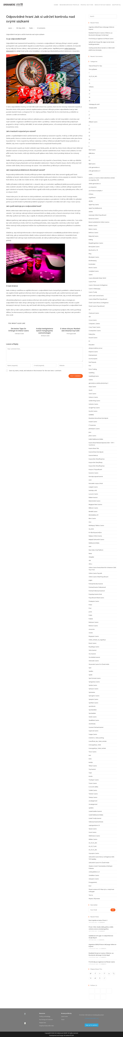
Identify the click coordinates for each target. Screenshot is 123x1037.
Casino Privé (92, 281)
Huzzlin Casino (93, 411)
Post (90, 608)
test (90, 755)
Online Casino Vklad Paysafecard (98, 577)
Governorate (64, 1016)
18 (89, 97)
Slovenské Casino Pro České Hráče (99, 664)
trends (91, 776)
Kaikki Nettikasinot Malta (96, 439)
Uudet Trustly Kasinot (95, 818)
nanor (10, 28)
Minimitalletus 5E (93, 515)
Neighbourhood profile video (46, 1026)
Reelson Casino (93, 626)
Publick (91, 619)
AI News (91, 194)
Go (113, 910)
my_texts (91, 529)
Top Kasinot (92, 769)
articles (91, 211)
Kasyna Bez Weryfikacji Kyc (97, 459)
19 (89, 101)
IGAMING (91, 415)
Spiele (90, 675)
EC (89, 341)
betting (91, 239)
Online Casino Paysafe (95, 573)
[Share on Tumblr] (100, 978)
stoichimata (92, 724)
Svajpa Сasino (93, 734)
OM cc (90, 564)
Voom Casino (92, 832)
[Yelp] (97, 996)
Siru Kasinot (92, 654)
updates (91, 808)
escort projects (93, 358)
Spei (90, 668)
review (91, 633)
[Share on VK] (91, 978)
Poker (90, 605)
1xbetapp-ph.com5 (94, 104)
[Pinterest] (91, 996)
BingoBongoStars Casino (96, 243)
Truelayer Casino (94, 780)
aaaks (90, 174)
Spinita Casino (93, 685)
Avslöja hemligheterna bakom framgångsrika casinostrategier (44, 331)
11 (89, 80)
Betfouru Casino (93, 232)
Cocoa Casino (93, 320)
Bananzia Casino (94, 218)
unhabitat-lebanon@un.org (91, 1018)
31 (89, 132)
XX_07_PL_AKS (93, 850)
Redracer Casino (93, 622)
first (90, 365)
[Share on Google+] (100, 974)
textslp (91, 762)
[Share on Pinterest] (104, 974)
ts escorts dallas (93, 787)
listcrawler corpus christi (96, 483)
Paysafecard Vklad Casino (96, 598)
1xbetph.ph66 (93, 108)
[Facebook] (97, 991)
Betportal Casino (93, 236)
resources (92, 629)
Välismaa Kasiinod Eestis (96, 822)
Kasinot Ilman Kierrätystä (96, 452)
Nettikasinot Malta (94, 543)
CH (89, 309)
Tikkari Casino (93, 766)
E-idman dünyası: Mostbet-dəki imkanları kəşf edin (70, 330)
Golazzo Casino (93, 397)
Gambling (91, 373)
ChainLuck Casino (94, 313)
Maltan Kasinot (93, 497)
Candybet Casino (94, 271)
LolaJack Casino (93, 487)
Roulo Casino (92, 643)
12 (89, 83)
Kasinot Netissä (93, 455)
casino (91, 274)
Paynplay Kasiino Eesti (95, 594)
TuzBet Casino (93, 790)
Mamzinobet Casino (94, 501)
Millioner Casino (93, 508)
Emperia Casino (93, 352)
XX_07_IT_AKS (93, 846)
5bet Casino (92, 150)
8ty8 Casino (92, 164)
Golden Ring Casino (94, 401)
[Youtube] (30, 1018)
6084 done (92, 153)
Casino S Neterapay (94, 289)
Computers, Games (94, 323)
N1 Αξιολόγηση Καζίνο (95, 532)
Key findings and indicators (46, 1019)
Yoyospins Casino (94, 853)
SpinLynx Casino (93, 689)
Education (91, 345)
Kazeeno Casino (93, 473)
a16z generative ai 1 (94, 171)
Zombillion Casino (94, 875)
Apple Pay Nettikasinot (95, 208)
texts (90, 759)
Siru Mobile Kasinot (94, 657)
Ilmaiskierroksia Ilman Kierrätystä (98, 418)
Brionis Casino (93, 267)
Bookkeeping (92, 260)
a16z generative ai (94, 167)
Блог (90, 886)
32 (89, 136)
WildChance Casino (94, 836)
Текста (91, 895)
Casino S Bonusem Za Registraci (98, 285)
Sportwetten (92, 713)
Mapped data (42, 1022)
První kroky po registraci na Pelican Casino (101, 38)
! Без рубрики (93, 69)
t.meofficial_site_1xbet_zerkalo (98, 741)
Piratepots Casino (94, 601)
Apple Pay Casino (94, 204)
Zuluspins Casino (94, 879)
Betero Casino (93, 229)
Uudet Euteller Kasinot (95, 811)
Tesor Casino (92, 752)
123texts (91, 87)
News (90, 553)
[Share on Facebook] (95, 974)
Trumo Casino (93, 783)
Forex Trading (93, 369)
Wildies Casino (93, 839)
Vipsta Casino (93, 829)
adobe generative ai (95, 183)
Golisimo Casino (93, 404)
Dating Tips (92, 334)
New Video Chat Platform (96, 550)
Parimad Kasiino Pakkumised (97, 587)
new (90, 546)
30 (89, 129)
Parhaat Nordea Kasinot (96, 584)
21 (89, 115)
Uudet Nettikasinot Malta (96, 815)
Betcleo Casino (93, 225)
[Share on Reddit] (95, 978)
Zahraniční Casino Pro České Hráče (99, 862)
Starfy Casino (93, 717)
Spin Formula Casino (95, 678)
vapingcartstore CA (94, 825)
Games (91, 380)
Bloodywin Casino (94, 257)
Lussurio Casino (93, 494)
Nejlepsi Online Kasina (95, 536)
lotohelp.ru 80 (93, 490)
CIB (90, 317)
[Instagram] (103, 991)
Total (90, 773)
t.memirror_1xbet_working (96, 738)
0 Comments (41, 28)
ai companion (93, 187)
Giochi (90, 390)
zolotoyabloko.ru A (94, 872)
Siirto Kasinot (92, 650)
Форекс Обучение (94, 898)
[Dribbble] (103, 996)
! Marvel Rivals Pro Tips (95, 66)
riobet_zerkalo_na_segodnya (97, 640)
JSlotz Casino (92, 436)
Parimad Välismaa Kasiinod (97, 591)
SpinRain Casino (93, 703)
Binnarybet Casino (94, 246)
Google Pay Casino (94, 408)
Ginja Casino (92, 386)
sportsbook (92, 706)
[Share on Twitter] (91, 974)
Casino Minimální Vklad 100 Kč (97, 278)
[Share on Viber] (114, 974)
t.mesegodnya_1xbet (95, 745)
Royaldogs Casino (94, 647)
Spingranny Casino (94, 682)
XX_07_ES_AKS (93, 843)
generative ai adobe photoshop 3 (98, 383)
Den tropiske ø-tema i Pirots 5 (98, 920)
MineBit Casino (93, 511)
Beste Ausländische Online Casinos (99, 222)
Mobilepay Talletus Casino (96, 525)
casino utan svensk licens (96, 295)
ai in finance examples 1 (96, 190)
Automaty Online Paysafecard (97, 215)
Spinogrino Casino (94, 696)
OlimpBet (91, 557)
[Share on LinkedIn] (109, 974)
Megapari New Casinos (95, 504)
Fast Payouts (92, 362)
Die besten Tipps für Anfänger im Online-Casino (18, 330)
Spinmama (92, 692)
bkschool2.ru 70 (93, 250)
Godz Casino (92, 393)
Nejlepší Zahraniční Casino (96, 539)
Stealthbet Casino (94, 720)
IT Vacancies (92, 425)
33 (89, 139)
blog (90, 253)
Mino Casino (92, 518)
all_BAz (91, 201)
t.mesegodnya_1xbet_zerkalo (97, 748)
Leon (90, 480)
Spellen (91, 671)
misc (90, 522)
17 (89, 94)
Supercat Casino (93, 731)
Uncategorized (93, 804)
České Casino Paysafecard (96, 306)
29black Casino (93, 122)
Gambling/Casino (94, 376)
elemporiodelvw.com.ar (95, 348)
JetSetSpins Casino (94, 429)
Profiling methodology (44, 1016)
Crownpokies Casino (95, 330)
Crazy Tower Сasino (94, 327)
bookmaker (92, 264)
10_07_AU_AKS (93, 76)
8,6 (89, 160)
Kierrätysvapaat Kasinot (96, 476)
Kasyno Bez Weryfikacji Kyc (97, 466)
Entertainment (93, 355)
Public (31, 28)
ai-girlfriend (92, 197)
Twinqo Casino (93, 797)
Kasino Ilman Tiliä (94, 448)
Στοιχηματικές (93, 882)
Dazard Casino (93, 337)
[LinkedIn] (109, 991)
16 (89, 90)
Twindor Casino (93, 794)
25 (89, 118)
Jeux (90, 432)
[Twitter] (91, 991)
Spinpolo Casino (93, 699)
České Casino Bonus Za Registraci (98, 302)
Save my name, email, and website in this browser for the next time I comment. (35, 370)
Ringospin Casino (94, 636)
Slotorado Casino (94, 661)
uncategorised (93, 801)
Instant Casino (93, 421)
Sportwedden (93, 710)
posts (90, 612)
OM (90, 560)
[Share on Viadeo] (104, 978)
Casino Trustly (93, 292)
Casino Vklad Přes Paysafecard (98, 299)
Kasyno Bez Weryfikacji (95, 462)
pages (90, 580)
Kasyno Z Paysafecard (95, 469)
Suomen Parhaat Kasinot (96, 727)
